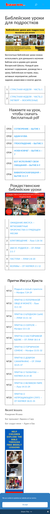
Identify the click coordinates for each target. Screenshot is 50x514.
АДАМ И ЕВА (20, 136)
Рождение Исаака (13, 414)
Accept (25, 505)
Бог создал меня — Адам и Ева (20, 424)
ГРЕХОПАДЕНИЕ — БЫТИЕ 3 (28, 144)
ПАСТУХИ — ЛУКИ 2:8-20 (22, 259)
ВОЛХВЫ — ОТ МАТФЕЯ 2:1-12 (25, 266)
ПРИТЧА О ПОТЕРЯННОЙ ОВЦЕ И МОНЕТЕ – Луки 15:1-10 (27, 303)
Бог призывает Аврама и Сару (19, 419)
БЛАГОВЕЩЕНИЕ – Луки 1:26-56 (26, 241)
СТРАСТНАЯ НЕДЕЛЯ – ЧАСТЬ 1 (26, 90)
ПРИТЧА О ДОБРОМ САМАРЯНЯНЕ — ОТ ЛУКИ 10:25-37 (27, 361)
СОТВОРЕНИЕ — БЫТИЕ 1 (27, 129)
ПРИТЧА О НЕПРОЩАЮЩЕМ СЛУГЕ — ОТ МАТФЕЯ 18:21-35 (28, 397)
